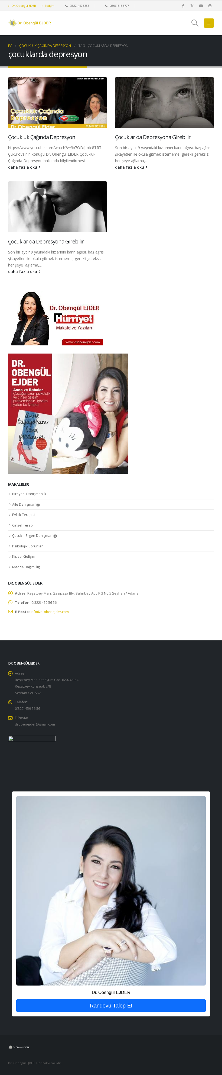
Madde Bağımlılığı (26, 566)
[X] (192, 5)
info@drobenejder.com (50, 611)
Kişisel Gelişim (23, 556)
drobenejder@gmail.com (35, 724)
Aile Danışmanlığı (26, 504)
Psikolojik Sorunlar (27, 546)
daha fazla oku (23, 167)
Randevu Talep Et (111, 1006)
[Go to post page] (57, 102)
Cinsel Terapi (23, 525)
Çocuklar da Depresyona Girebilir (153, 137)
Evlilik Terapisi (23, 514)
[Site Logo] (29, 23)
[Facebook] (183, 5)
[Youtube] (201, 5)
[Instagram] (210, 5)
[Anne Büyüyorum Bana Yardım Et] (68, 413)
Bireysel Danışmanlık (29, 493)
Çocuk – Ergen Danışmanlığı (34, 535)
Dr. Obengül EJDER (23, 6)
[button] (195, 23)
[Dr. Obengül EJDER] (110, 891)
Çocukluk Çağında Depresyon (41, 137)
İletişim (49, 6)
